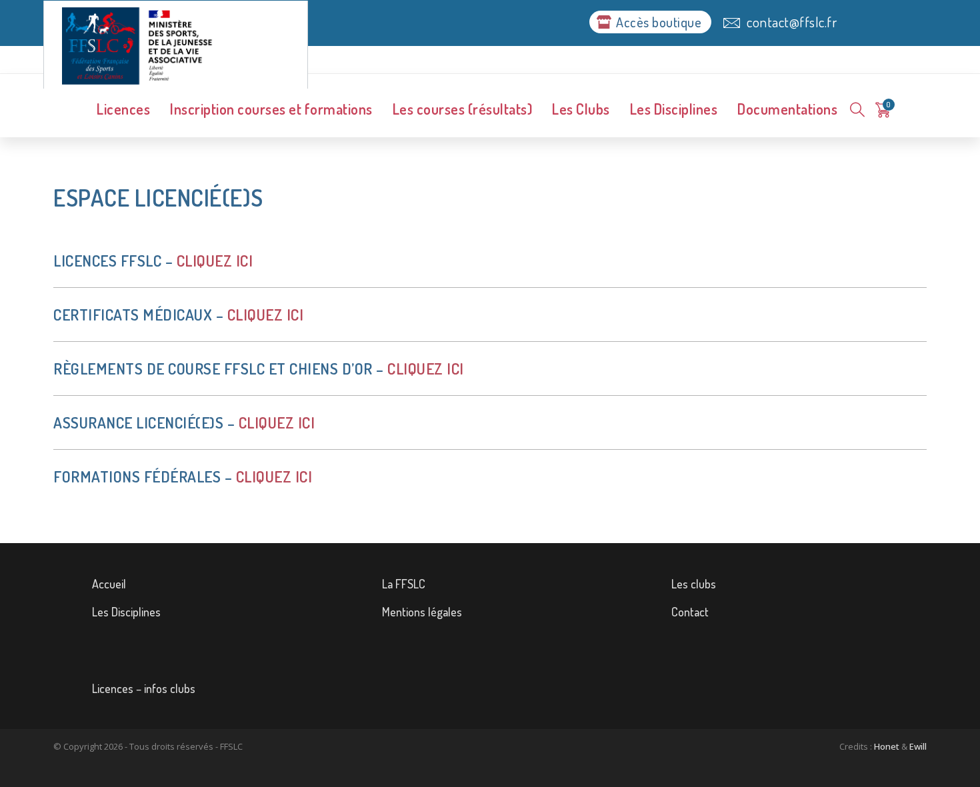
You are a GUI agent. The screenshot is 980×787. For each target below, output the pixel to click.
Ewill (918, 746)
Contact (690, 611)
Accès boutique (658, 22)
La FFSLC (403, 583)
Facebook (450, 660)
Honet (886, 746)
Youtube (713, 660)
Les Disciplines (126, 611)
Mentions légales (422, 611)
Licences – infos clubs (143, 688)
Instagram (187, 660)
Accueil (109, 583)
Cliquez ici (215, 260)
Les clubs (693, 583)
